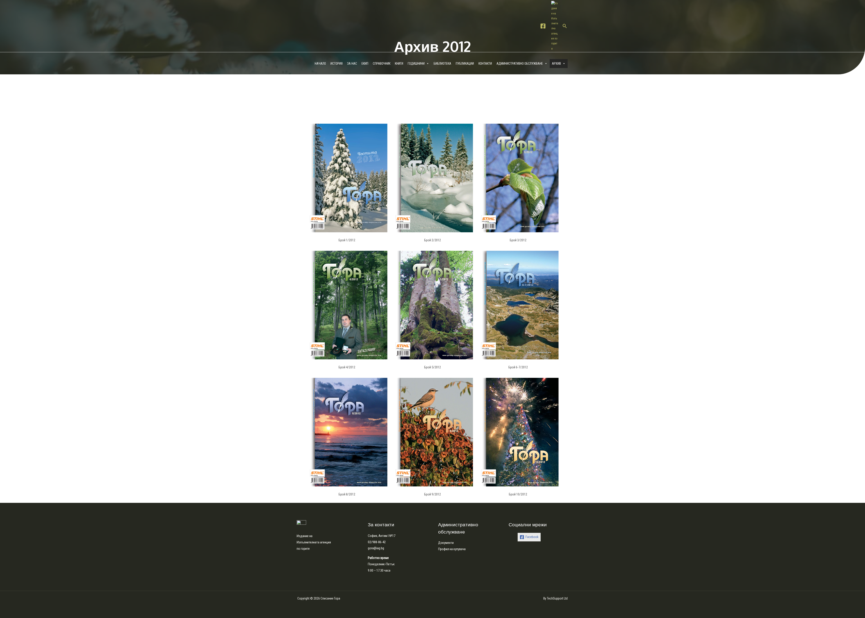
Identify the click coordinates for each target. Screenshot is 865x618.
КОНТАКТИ (485, 63)
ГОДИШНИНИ (416, 63)
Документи (446, 543)
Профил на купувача (452, 549)
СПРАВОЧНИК (381, 63)
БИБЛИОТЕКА (442, 63)
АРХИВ (556, 63)
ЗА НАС (352, 63)
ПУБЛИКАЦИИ (465, 63)
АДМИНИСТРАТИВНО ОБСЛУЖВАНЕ (519, 63)
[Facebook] (543, 26)
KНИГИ (399, 63)
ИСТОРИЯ (336, 63)
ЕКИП (365, 63)
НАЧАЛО (320, 63)
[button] (565, 26)
